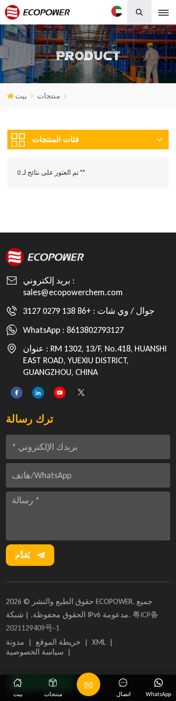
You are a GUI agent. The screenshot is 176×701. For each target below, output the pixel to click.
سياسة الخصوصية (35, 651)
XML (99, 642)
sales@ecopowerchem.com (73, 292)
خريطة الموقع (58, 642)
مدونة (15, 642)
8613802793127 (95, 330)
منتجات (48, 96)
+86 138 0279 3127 (57, 310)
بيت (21, 96)
